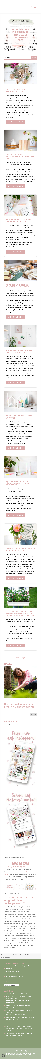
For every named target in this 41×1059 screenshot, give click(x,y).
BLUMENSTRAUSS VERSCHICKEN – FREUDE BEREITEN (20, 553)
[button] (3, 1055)
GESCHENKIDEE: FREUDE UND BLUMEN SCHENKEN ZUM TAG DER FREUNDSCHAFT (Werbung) (20, 618)
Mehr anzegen (21, 658)
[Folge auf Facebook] (13, 863)
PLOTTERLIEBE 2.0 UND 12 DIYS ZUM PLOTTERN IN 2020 (20, 35)
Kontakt (7, 974)
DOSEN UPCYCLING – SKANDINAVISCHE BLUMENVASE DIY (20, 160)
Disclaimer (8, 968)
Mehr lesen (15, 122)
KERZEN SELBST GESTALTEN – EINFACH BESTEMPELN (20, 226)
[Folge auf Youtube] (24, 863)
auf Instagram (19, 866)
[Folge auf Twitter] (27, 863)
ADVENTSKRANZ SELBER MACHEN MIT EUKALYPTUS (20, 291)
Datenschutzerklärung (12, 971)
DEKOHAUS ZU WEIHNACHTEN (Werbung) (20, 422)
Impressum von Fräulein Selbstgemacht (17, 966)
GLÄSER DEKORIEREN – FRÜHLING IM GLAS (16, 91)
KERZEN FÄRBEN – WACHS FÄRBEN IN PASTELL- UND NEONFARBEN (20, 488)
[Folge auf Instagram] (16, 863)
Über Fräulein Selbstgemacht (14, 976)
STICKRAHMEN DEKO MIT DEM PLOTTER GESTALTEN (20, 356)
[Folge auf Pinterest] (20, 863)
